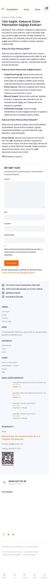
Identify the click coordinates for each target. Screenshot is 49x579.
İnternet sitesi (9, 235)
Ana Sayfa (5, 311)
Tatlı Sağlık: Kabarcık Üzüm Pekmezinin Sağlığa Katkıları (22, 23)
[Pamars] (24, 9)
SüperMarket (6, 345)
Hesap (4, 315)
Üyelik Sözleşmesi (29, 555)
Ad (5, 212)
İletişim (4, 369)
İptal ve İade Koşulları (31, 552)
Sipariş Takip (6, 321)
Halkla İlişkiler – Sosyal (10, 365)
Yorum (7, 179)
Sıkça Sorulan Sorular (10, 362)
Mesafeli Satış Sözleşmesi (12, 555)
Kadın (4, 349)
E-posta (7, 223)
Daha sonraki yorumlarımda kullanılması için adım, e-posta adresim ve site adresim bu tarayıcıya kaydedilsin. (23, 252)
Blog (3, 372)
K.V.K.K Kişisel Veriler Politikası (12, 552)
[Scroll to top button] (45, 569)
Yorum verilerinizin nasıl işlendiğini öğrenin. (18, 273)
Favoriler (5, 318)
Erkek (4, 352)
